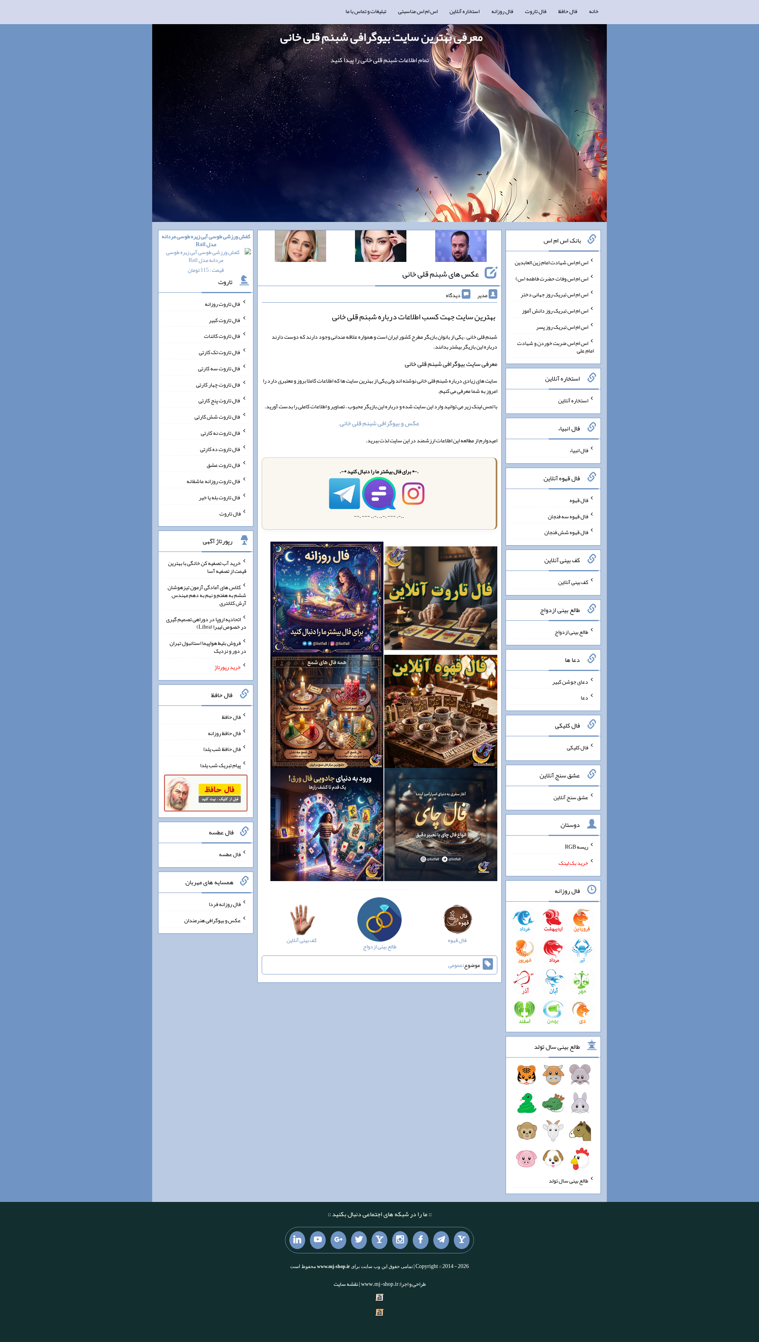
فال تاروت (535, 11)
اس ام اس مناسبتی (418, 11)
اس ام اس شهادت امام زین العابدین (551, 262)
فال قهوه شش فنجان (566, 532)
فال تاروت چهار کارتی (218, 384)
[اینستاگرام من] (400, 1240)
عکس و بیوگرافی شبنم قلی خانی (379, 423)
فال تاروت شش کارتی (217, 416)
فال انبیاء (578, 450)
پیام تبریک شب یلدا (220, 765)
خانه (594, 11)
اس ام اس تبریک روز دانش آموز (555, 310)
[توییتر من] (359, 1240)
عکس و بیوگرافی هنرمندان (212, 920)
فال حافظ (567, 11)
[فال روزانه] (326, 599)
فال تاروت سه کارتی (219, 368)
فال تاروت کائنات (222, 335)
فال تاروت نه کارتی (221, 432)
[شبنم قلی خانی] (300, 247)
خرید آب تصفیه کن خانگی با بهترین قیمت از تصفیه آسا (207, 566)
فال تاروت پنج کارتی (219, 400)
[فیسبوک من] (421, 1240)
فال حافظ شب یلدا (222, 748)
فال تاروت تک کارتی (220, 352)
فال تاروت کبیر (225, 319)
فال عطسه (230, 854)
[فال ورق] (326, 826)
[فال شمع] (326, 712)
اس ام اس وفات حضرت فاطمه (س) (551, 278)
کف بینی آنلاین (573, 582)
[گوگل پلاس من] (338, 1240)
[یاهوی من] (462, 1240)
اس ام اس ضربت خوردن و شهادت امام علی (555, 346)
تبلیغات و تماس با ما (366, 11)
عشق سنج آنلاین (570, 796)
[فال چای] (440, 826)
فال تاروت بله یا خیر (220, 497)
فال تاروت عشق (224, 464)
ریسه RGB (576, 846)
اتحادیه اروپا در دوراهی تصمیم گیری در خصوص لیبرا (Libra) (206, 622)
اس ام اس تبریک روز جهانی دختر (554, 294)
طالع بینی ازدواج (571, 631)
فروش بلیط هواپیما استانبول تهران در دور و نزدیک (208, 646)
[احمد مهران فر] (461, 247)
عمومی (455, 964)
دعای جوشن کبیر (570, 681)
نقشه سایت (346, 1283)
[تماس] (379, 1240)
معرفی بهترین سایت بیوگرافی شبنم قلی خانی (381, 37)
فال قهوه (579, 500)
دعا (584, 697)
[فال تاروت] (440, 599)
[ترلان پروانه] (380, 247)
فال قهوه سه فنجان (568, 515)
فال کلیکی (577, 747)
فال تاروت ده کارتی (220, 448)
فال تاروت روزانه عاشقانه (214, 481)
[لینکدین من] (297, 1240)
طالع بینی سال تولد (568, 1180)
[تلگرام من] (441, 1240)
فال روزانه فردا (225, 904)
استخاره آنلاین (464, 11)
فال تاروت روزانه (223, 303)
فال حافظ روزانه (224, 732)
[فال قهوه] (440, 712)
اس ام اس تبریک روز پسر (562, 326)
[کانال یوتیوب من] (318, 1240)
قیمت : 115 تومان (206, 253)
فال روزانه (502, 11)
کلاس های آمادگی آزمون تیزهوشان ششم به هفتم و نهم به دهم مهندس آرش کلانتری (207, 595)
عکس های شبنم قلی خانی (440, 274)
